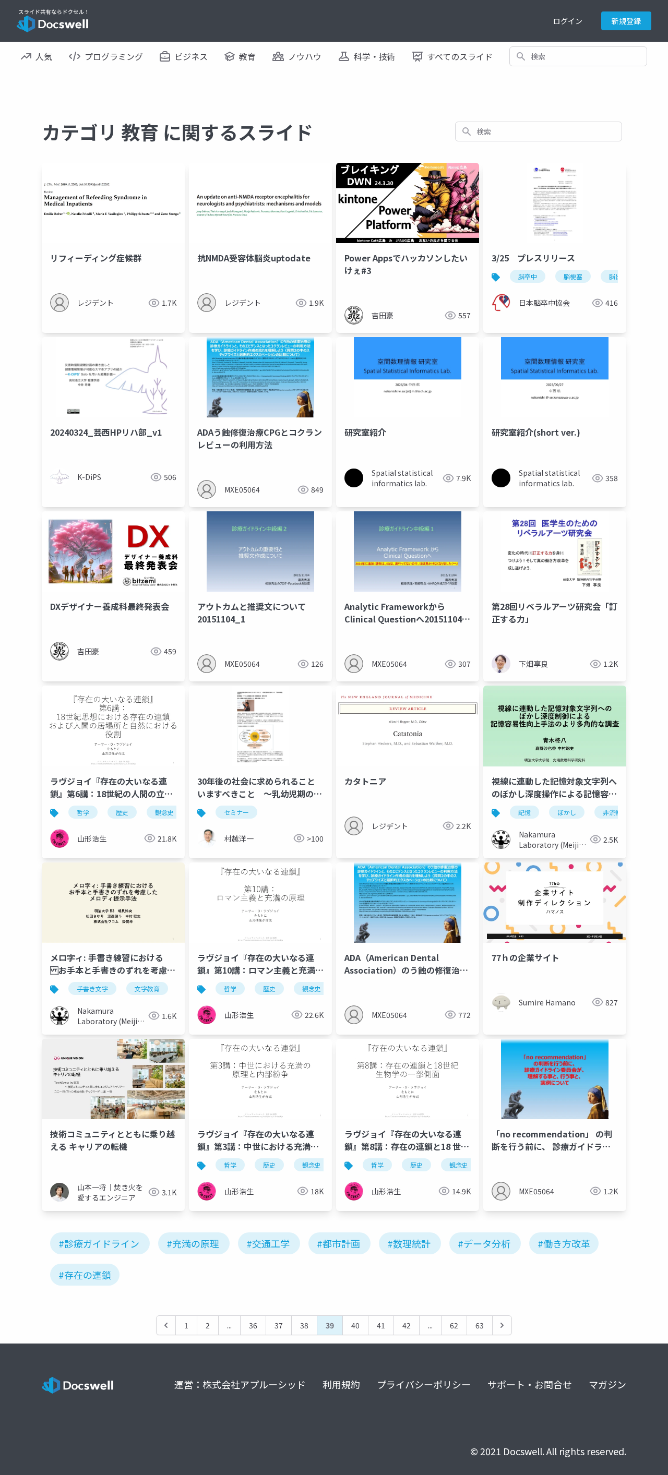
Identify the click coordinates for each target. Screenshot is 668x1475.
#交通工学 (268, 1243)
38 (304, 1325)
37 (279, 1325)
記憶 (524, 812)
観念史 (164, 812)
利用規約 (341, 1384)
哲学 (83, 812)
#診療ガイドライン (98, 1243)
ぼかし (566, 812)
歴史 (122, 812)
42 (406, 1325)
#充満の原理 (192, 1243)
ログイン (567, 21)
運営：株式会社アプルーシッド (240, 1384)
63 (479, 1325)
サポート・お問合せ (529, 1384)
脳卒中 (527, 276)
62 (454, 1325)
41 (381, 1325)
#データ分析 (484, 1243)
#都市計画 (338, 1243)
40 (355, 1325)
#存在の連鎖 (84, 1274)
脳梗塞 (573, 276)
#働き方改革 (564, 1243)
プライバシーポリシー (424, 1384)
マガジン (607, 1384)
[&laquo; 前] (166, 1325)
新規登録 (626, 21)
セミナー (236, 812)
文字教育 (147, 988)
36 (253, 1325)
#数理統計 (409, 1243)
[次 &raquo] (502, 1325)
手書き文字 (92, 988)
